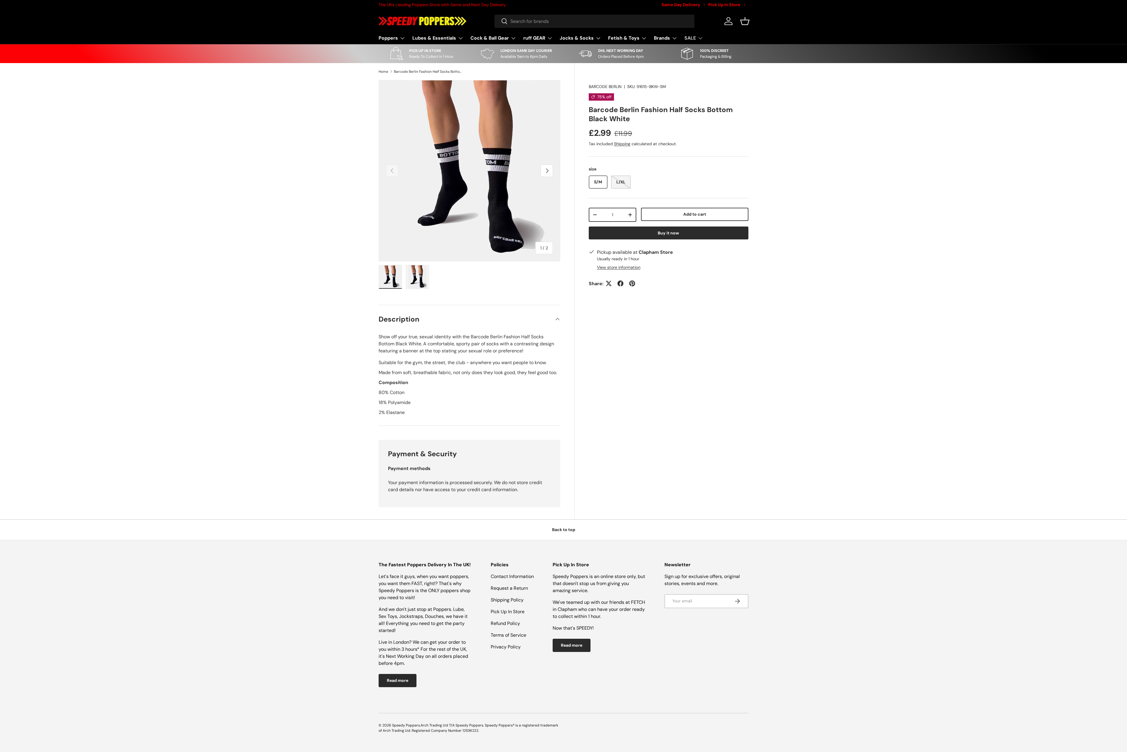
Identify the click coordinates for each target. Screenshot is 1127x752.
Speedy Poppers (406, 725)
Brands (662, 38)
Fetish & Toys (624, 38)
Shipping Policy (507, 600)
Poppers (388, 38)
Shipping (622, 143)
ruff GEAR (534, 38)
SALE (690, 38)
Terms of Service (508, 635)
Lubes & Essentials (434, 38)
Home (383, 71)
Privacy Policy (506, 647)
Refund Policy (505, 623)
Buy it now (668, 233)
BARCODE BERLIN (605, 86)
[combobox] (594, 21)
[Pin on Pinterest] (632, 283)
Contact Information (512, 576)
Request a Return (509, 588)
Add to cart (694, 214)
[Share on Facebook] (620, 283)
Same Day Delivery (681, 4)
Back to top (563, 529)
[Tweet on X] (609, 283)
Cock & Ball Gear (489, 38)
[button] (744, 21)
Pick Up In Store (724, 4)
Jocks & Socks (577, 38)
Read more (397, 680)
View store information (618, 267)
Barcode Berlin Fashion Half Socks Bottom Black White (429, 71)
